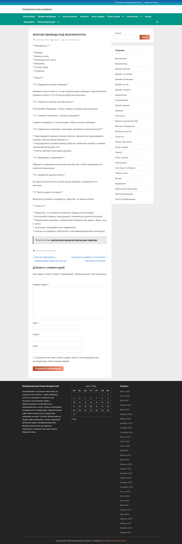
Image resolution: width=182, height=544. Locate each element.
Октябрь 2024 (126, 482)
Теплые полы (121, 173)
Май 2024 (124, 505)
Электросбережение (125, 199)
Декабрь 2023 (126, 528)
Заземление (121, 95)
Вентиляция (29, 16)
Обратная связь (151, 2)
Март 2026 (124, 410)
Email (36, 334)
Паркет (118, 152)
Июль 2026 (125, 391)
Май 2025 (124, 450)
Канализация (121, 100)
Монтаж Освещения (125, 126)
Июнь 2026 (125, 396)
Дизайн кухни (122, 84)
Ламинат (119, 110)
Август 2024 (125, 491)
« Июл (73, 419)
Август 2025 (125, 437)
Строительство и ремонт (37, 9)
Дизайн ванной (122, 69)
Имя (36, 323)
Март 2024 (124, 514)
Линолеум (120, 115)
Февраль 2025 (126, 464)
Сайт (35, 346)
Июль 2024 (125, 496)
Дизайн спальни (123, 90)
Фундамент (29, 22)
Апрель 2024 (125, 510)
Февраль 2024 (126, 519)
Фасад (148, 16)
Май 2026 (124, 400)
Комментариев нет (72, 40)
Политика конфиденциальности (128, 2)
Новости (84, 16)
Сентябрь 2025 (126, 432)
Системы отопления (125, 168)
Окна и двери (97, 16)
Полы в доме (113, 16)
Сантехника (132, 16)
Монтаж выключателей (46, 251)
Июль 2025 (125, 441)
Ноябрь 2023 (125, 532)
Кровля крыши (70, 16)
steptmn (56, 40)
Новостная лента (123, 142)
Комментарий (41, 284)
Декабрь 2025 (126, 423)
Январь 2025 (125, 469)
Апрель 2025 (125, 455)
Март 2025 (124, 460)
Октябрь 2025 (126, 428)
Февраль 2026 (126, 414)
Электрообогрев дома (126, 189)
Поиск (118, 33)
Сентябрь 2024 (126, 487)
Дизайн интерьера (47, 16)
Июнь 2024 (125, 501)
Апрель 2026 (125, 405)
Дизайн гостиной (123, 74)
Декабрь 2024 (126, 473)
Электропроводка (46, 22)
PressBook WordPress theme (114, 541)
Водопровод (121, 63)
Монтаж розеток (123, 131)
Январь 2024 (125, 523)
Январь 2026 (125, 419)
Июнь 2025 (125, 446)
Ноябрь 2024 (125, 478)
